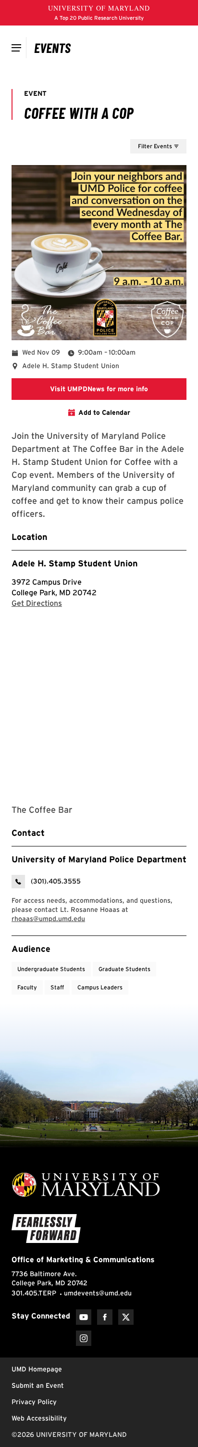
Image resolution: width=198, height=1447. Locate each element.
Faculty (27, 987)
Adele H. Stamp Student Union (75, 563)
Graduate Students (124, 969)
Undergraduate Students (51, 969)
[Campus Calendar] (52, 47)
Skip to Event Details (139, 129)
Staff (57, 987)
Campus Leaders (100, 987)
